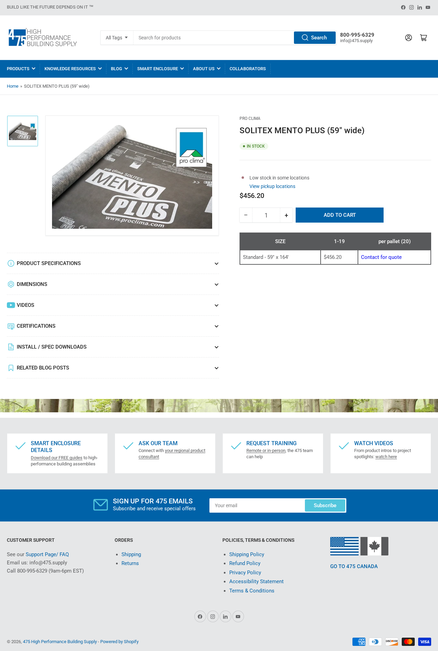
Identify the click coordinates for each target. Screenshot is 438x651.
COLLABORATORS (248, 68)
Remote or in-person (265, 450)
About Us (204, 68)
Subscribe (325, 505)
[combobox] (234, 37)
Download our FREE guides (56, 457)
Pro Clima (250, 118)
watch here (386, 456)
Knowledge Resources (70, 68)
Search (319, 38)
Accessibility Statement (256, 581)
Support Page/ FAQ (47, 554)
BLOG (116, 68)
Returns (130, 563)
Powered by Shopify (119, 641)
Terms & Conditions (251, 591)
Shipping (131, 554)
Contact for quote (381, 257)
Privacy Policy (245, 572)
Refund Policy (244, 563)
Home (12, 86)
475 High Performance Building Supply (60, 641)
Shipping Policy (246, 554)
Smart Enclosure (157, 68)
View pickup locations (272, 186)
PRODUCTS (18, 68)
